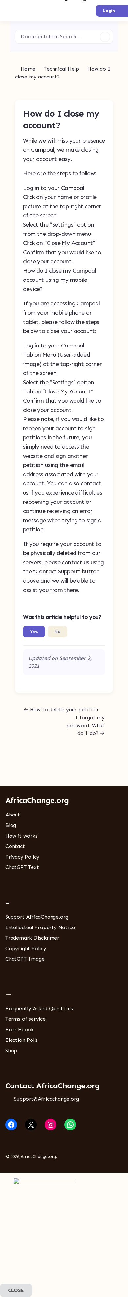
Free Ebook (19, 1029)
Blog (10, 825)
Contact (15, 846)
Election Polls (21, 1040)
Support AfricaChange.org (36, 917)
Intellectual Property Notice (40, 927)
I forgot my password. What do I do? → (85, 725)
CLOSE (16, 1290)
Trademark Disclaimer (32, 938)
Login (109, 10)
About (12, 815)
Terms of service (25, 1019)
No (57, 631)
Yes (34, 631)
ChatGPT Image (24, 959)
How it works (21, 836)
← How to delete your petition (60, 709)
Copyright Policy (25, 948)
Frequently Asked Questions (39, 1008)
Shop (11, 1050)
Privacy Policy (22, 857)
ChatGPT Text (22, 867)
